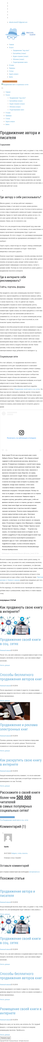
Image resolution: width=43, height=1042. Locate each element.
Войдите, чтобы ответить (19, 853)
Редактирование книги (20, 62)
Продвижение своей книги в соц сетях (26, 389)
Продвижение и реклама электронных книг (19, 727)
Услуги (11, 47)
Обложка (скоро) (18, 59)
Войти (11, 77)
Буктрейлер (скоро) (19, 53)
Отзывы (11, 65)
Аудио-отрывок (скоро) (20, 56)
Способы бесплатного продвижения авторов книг (21, 677)
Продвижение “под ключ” (21, 50)
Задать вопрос (13, 74)
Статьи (11, 71)
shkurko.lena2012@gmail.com (18, 22)
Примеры (12, 68)
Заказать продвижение (9, 81)
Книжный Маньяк (17, 553)
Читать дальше (5, 665)
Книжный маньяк (5, 650)
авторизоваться (34, 872)
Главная (11, 45)
